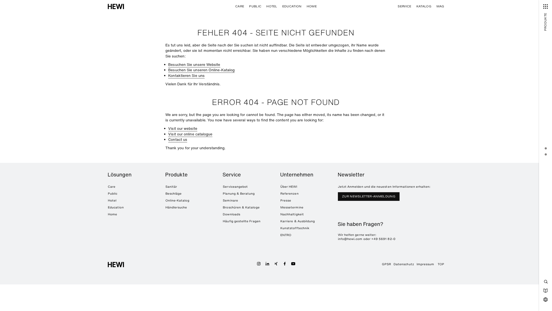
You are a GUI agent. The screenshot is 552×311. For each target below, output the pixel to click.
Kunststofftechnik (294, 228)
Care (239, 6)
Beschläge (173, 194)
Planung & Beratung (239, 194)
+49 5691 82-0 (383, 239)
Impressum (425, 264)
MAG (440, 6)
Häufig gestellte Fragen (241, 221)
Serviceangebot (235, 187)
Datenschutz (404, 264)
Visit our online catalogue (190, 134)
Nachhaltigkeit (292, 214)
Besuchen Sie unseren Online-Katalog (201, 70)
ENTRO (285, 235)
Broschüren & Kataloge (241, 207)
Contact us (177, 139)
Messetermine (291, 207)
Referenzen (289, 194)
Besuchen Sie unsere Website (194, 64)
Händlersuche (176, 207)
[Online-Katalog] (545, 290)
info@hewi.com (350, 239)
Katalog (423, 6)
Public (255, 6)
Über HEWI (288, 187)
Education (292, 6)
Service (404, 6)
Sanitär (171, 187)
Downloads (231, 214)
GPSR (386, 264)
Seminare (230, 200)
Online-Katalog (177, 200)
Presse (285, 200)
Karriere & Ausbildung (297, 221)
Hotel (271, 6)
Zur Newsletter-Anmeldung (368, 196)
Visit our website (182, 128)
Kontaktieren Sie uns (186, 75)
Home (312, 6)
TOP (441, 264)
